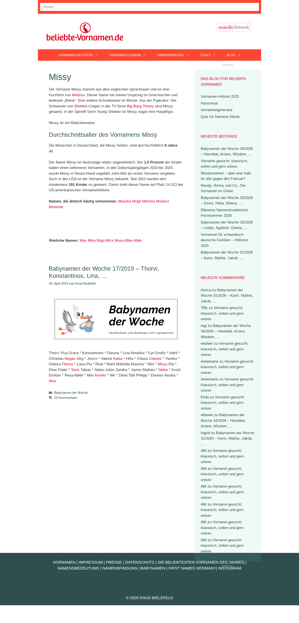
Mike (129, 240)
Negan (70, 359)
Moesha (124, 201)
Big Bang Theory (140, 106)
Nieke (163, 370)
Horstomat (209, 103)
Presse (114, 562)
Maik (138, 240)
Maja (101, 240)
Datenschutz (139, 562)
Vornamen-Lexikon (125, 55)
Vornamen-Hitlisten (75, 55)
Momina (148, 201)
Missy (162, 364)
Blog (231, 55)
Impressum (91, 562)
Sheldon (80, 106)
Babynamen (153, 568)
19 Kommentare (65, 397)
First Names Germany (192, 568)
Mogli (136, 201)
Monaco (162, 201)
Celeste (155, 359)
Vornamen (64, 562)
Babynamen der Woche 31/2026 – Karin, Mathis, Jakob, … (227, 295)
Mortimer (56, 207)
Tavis (75, 370)
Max (83, 240)
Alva (52, 381)
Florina (67, 364)
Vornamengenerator (217, 110)
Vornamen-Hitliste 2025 (220, 96)
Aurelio (100, 375)
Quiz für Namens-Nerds (220, 117)
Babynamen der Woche (71, 392)
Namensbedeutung (78, 568)
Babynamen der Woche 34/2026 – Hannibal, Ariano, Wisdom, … (226, 331)
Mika (92, 240)
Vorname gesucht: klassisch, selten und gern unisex (222, 313)
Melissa (78, 95)
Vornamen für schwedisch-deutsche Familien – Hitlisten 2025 (224, 240)
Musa (119, 240)
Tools (205, 55)
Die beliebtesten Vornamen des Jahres (201, 562)
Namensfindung (170, 55)
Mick (110, 240)
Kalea (117, 359)
